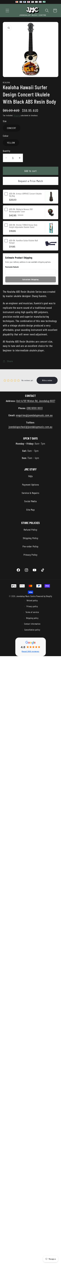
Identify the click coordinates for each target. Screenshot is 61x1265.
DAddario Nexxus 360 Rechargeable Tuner (21, 210)
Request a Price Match (30, 181)
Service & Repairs (30, 492)
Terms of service (32, 612)
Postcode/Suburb (12, 267)
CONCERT (11, 128)
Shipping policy (32, 618)
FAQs (30, 476)
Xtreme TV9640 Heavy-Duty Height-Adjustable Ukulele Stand (23, 226)
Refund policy (32, 600)
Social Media (30, 501)
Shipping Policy (30, 538)
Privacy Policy (30, 554)
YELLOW (11, 142)
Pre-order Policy (30, 546)
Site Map (30, 509)
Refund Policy (30, 529)
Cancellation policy (32, 630)
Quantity (6, 150)
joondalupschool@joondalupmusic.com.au (30, 426)
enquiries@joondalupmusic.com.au (34, 415)
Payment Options (30, 484)
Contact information (32, 624)
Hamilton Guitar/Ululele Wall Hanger (23, 241)
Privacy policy (32, 606)
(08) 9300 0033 (35, 408)
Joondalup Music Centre (26, 596)
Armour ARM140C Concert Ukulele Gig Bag (25, 194)
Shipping (16, 115)
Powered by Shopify (44, 596)
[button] (7, 11)
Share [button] (10, 361)
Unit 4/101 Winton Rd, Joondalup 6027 (35, 400)
